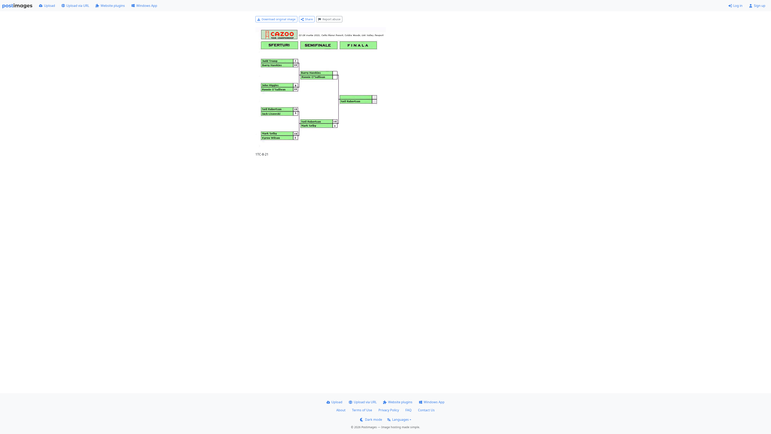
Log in (737, 5)
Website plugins (113, 5)
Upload (49, 5)
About (341, 410)
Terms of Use (362, 410)
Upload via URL (77, 5)
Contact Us (426, 410)
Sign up (759, 5)
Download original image (279, 19)
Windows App (146, 5)
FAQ (408, 410)
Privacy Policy (388, 410)
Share (309, 19)
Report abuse (331, 19)
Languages (400, 419)
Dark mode (373, 419)
